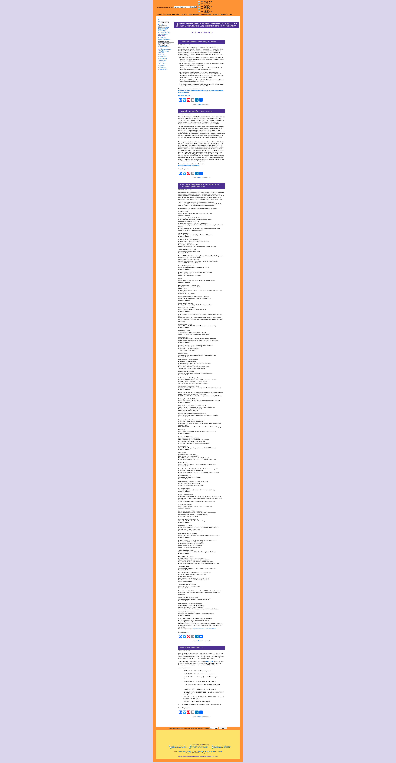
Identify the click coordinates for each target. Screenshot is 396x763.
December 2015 (163, 69)
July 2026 (161, 50)
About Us (159, 14)
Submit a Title (196, 751)
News (200, 104)
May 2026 (161, 52)
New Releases (163, 43)
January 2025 (162, 56)
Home (230, 14)
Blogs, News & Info (194, 14)
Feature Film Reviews (164, 39)
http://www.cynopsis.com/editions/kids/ (204, 629)
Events (161, 37)
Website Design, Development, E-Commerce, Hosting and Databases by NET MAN (198, 756)
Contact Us (216, 14)
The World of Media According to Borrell (198, 42)
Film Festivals (178, 751)
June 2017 (161, 65)
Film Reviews (167, 14)
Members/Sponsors (206, 14)
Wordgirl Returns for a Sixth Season (196, 111)
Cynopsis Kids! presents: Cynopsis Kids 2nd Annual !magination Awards (200, 185)
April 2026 (161, 54)
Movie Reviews (187, 751)
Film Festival (175, 14)
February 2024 (163, 58)
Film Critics (184, 14)
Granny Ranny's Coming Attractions (163, 29)
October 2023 (162, 60)
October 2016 (162, 67)
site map (209, 753)
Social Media (224, 14)
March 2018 (162, 63)
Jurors (202, 751)
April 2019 (161, 62)
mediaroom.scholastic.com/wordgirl (188, 165)
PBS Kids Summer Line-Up (192, 648)
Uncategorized (163, 46)
